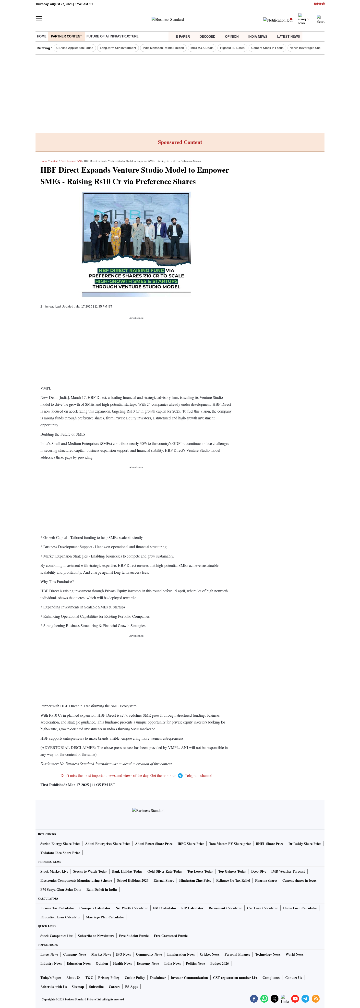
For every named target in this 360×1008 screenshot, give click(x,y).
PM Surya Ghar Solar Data (60, 889)
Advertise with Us (53, 986)
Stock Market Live (54, 871)
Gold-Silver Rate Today (164, 871)
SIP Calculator (192, 908)
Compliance (271, 977)
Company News (74, 954)
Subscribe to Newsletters (96, 935)
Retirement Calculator (225, 908)
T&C (89, 977)
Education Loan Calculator (60, 917)
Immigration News (181, 954)
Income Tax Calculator (57, 908)
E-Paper (183, 36)
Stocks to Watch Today (90, 871)
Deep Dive (258, 871)
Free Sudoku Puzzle (134, 935)
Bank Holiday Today (127, 871)
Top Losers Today (200, 871)
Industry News (51, 963)
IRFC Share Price (191, 843)
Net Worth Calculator (132, 908)
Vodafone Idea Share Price (60, 852)
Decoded (207, 36)
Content (53, 161)
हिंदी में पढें (319, 4)
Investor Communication (189, 977)
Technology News (267, 954)
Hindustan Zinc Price (195, 880)
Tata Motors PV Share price (230, 843)
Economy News (148, 963)
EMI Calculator (164, 908)
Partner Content (66, 36)
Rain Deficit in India (101, 889)
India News (257, 36)
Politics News (195, 963)
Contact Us (293, 977)
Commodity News (149, 954)
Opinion (232, 36)
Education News (79, 963)
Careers (114, 986)
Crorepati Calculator (94, 908)
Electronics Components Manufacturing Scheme (76, 880)
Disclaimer (158, 977)
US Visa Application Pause (74, 48)
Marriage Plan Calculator (105, 917)
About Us (73, 977)
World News (294, 954)
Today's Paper (50, 977)
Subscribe (96, 986)
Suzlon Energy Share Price (60, 843)
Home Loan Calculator (300, 908)
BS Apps (131, 986)
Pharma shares (266, 880)
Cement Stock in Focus (267, 48)
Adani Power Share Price (153, 843)
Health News (122, 963)
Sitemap (78, 986)
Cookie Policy (135, 977)
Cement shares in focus (299, 880)
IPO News (123, 954)
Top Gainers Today (232, 871)
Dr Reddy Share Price (304, 843)
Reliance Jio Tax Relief (233, 880)
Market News (101, 954)
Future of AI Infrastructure (112, 36)
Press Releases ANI (71, 161)
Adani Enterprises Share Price (107, 843)
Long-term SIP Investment (118, 48)
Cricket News (209, 954)
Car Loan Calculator (262, 908)
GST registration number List (235, 977)
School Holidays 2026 (132, 880)
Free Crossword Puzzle (171, 935)
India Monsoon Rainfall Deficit (163, 48)
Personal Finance (237, 954)
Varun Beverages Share (307, 48)
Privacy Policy (109, 977)
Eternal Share (164, 880)
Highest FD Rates (232, 48)
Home (42, 36)
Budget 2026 (219, 963)
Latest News (288, 36)
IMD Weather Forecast (288, 871)
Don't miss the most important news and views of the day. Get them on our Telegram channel (136, 775)
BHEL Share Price (269, 843)
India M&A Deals (202, 48)
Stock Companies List (56, 935)
